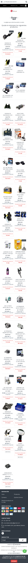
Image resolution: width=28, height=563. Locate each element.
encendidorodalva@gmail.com (11, 523)
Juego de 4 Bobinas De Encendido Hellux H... (20, 219)
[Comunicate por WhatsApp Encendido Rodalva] (24, 551)
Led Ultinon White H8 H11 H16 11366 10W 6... (8, 306)
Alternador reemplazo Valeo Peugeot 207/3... (8, 331)
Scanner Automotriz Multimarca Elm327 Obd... (20, 414)
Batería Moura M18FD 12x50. (7, 197)
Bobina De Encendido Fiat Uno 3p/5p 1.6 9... (20, 41)
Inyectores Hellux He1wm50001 (20, 195)
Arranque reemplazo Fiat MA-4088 (20, 333)
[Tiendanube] (14, 545)
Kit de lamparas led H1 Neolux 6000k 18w (20, 91)
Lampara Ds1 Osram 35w (20, 143)
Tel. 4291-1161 (6, 520)
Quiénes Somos (18, 497)
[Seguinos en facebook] (3, 533)
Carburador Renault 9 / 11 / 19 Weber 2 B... (8, 473)
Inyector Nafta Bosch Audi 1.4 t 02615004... (20, 280)
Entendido (14, 561)
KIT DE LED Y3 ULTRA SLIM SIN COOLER (20, 360)
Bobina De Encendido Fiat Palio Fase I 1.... (7, 114)
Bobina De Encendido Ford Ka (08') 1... (8, 139)
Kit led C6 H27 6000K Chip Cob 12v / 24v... (7, 388)
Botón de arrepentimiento (14, 553)
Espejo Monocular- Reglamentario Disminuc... (20, 444)
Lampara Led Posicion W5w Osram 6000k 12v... (20, 388)
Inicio (3, 494)
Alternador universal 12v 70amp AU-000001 (8, 358)
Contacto (4, 497)
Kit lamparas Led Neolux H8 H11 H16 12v (7, 96)
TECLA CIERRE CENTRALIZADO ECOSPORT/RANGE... (20, 170)
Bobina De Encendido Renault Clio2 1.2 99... (8, 439)
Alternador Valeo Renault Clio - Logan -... (20, 307)
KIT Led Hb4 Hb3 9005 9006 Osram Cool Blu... (8, 168)
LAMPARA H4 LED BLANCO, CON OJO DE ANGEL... (8, 252)
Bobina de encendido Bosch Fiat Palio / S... (7, 225)
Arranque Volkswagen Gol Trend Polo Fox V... (8, 412)
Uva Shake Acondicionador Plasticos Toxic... (8, 278)
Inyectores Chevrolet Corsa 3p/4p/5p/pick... (20, 114)
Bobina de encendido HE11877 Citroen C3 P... (8, 43)
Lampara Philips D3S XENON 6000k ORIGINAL (20, 252)
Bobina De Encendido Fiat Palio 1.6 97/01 (7, 68)
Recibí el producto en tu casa (7, 501)
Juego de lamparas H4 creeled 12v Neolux (20, 71)
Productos (17, 494)
